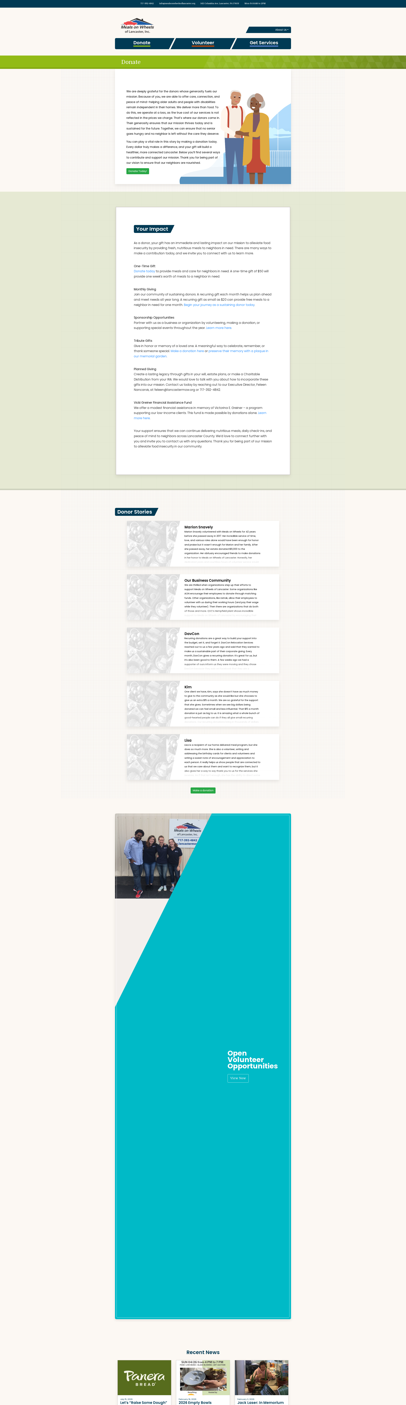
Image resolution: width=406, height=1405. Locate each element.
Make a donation (203, 790)
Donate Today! (137, 171)
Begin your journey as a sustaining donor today (219, 305)
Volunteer (203, 43)
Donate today (144, 271)
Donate (141, 43)
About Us (281, 30)
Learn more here (218, 328)
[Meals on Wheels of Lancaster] (159, 25)
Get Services (264, 43)
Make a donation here (188, 351)
